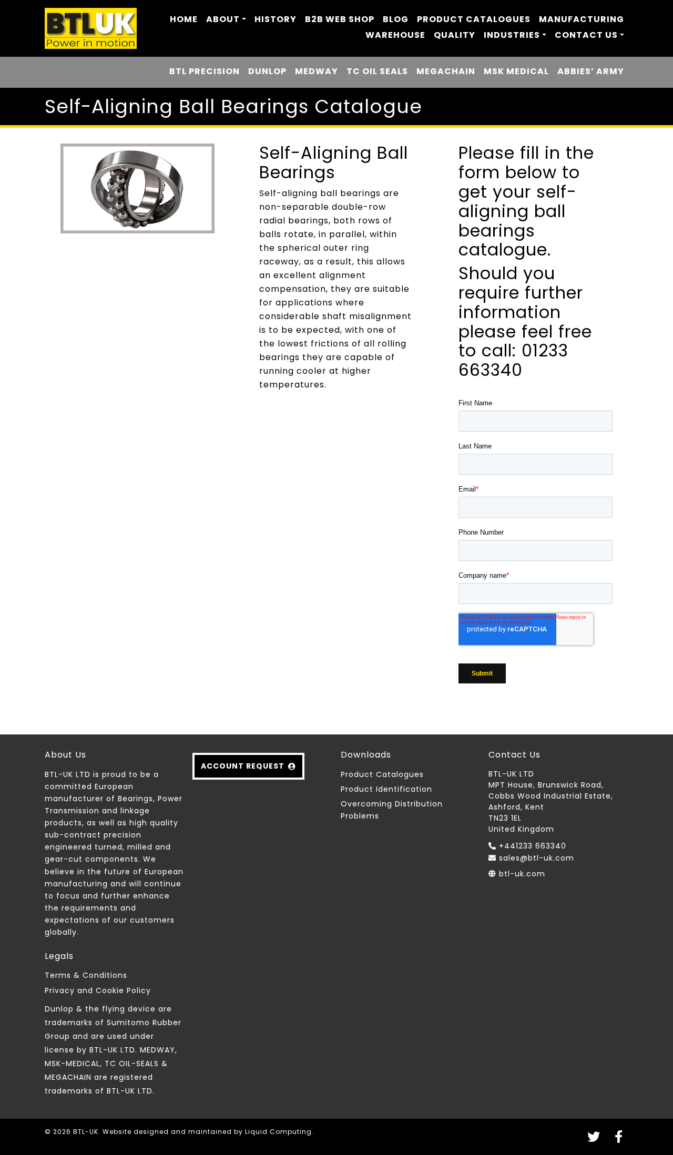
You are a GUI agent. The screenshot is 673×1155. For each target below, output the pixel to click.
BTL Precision (204, 71)
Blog (396, 19)
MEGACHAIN (445, 71)
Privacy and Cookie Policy (98, 990)
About (223, 19)
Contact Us (586, 35)
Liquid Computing (278, 1131)
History (275, 19)
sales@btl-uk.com (536, 858)
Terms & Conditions (86, 975)
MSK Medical (516, 71)
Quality (454, 35)
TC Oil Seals (377, 71)
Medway (316, 71)
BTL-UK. (86, 1131)
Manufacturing (581, 19)
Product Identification (386, 789)
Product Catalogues (474, 19)
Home (184, 19)
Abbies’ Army (590, 71)
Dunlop (267, 71)
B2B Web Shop (339, 19)
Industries (512, 35)
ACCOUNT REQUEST (242, 766)
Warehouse (395, 35)
